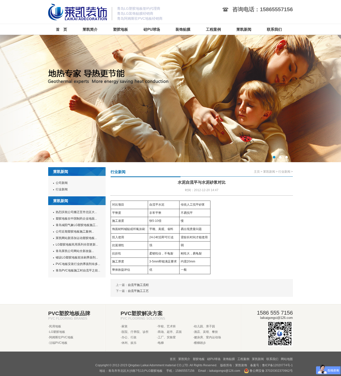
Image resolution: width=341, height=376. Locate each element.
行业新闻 (62, 189)
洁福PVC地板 (58, 343)
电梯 (161, 343)
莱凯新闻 (269, 171)
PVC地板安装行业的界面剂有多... (78, 264)
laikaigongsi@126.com (224, 371)
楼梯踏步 (200, 343)
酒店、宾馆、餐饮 (206, 332)
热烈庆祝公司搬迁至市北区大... (76, 212)
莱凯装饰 (241, 365)
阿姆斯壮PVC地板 (61, 337)
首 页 (61, 29)
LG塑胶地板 (57, 332)
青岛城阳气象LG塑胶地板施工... (77, 225)
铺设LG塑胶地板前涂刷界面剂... (77, 257)
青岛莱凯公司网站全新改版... (75, 251)
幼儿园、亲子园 (204, 326)
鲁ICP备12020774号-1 (277, 365)
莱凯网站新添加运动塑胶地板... (76, 238)
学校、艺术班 (167, 326)
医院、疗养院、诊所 (135, 332)
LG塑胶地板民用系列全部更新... (77, 244)
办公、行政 (129, 337)
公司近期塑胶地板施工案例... (75, 231)
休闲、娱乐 (129, 343)
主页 (257, 171)
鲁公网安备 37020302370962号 (271, 371)
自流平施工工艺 (138, 291)
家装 (125, 326)
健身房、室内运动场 (207, 337)
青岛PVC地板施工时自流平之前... (78, 270)
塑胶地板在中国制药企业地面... (76, 218)
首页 (173, 359)
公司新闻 (62, 183)
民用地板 (55, 326)
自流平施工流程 (138, 285)
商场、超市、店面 (170, 332)
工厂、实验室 (167, 337)
